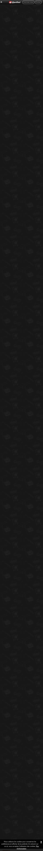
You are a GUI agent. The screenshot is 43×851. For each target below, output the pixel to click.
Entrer (38, 2)
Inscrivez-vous (28, 2)
